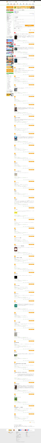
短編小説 (17, 122)
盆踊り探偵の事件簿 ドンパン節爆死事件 (18, 407)
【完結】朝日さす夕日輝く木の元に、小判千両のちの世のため (20, 372)
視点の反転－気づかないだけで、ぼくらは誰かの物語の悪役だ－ (20, 57)
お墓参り (15, 229)
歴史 (18, 379)
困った (21, 93)
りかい (14, 294)
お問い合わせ (17, 440)
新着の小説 (8, 74)
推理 (17, 41)
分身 (14, 146)
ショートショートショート (27, 241)
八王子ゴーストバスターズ (17, 77)
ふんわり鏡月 (15, 78)
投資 (24, 122)
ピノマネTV (15, 46)
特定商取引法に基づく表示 (18, 436)
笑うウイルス (15, 302)
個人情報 (20, 241)
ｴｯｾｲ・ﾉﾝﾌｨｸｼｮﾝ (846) (9, 89)
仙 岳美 (15, 331)
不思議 (31, 269)
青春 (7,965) (8, 28)
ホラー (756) (8, 79)
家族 (18, 241)
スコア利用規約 (17, 435)
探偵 (18, 216)
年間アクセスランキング (9, 15)
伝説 (21, 379)
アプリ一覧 (16, 430)
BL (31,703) (8, 34)
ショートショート (25, 41)
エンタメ (22, 233)
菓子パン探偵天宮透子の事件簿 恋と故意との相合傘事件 (20, 363)
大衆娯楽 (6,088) (8, 30)
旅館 (20, 289)
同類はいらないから (16, 293)
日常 (18, 41)
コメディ (16, 93)
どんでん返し (21, 113)
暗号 (23, 261)
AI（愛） (15, 395)
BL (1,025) (8, 88)
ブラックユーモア (22, 41)
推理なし (21, 186)
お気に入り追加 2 (31, 32)
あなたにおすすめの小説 (9, 13)
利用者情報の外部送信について (19, 437)
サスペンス (15, 225)
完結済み (23, 122)
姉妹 (16, 233)
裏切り (23, 216)
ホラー (20, 41)
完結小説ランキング (8, 16)
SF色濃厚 (24, 186)
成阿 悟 (15, 230)
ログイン (33, 0)
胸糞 (22, 186)
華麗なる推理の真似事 (16, 342)
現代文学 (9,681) (8, 29)
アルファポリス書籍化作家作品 (9, 36)
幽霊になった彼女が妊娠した (17, 45)
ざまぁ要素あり (30, 142)
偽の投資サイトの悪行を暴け (17, 117)
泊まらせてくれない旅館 (16, 285)
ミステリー (24, 40)
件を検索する (29, 25)
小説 (18, 72)
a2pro (14, 396)
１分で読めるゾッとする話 (17, 64)
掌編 (17, 233)
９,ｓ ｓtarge (15, 209)
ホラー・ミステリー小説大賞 (17, 347)
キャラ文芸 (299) (8, 81)
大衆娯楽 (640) (8, 84)
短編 (19, 64)
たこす (14, 286)
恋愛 (17, 379)
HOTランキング (8, 14)
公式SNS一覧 (31, 430)
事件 (22, 113)
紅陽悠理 (15, 258)
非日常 (20, 150)
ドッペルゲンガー (23, 150)
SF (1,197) (8, 80)
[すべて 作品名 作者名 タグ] (16, 19)
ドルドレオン (15, 155)
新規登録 (30, 0)
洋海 (14, 343)
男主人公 (30, 269)
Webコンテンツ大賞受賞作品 (9, 37)
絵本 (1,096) (8, 33)
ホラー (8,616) (8, 25)
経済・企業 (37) (8, 85)
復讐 (28, 113)
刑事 (18, 113)
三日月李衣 (15, 118)
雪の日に (15, 415)
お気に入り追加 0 (31, 96)
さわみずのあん (15, 364)
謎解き (28, 269)
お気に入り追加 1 (31, 67)
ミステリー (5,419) (9, 24)
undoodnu (15, 238)
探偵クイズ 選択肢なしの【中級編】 (18, 257)
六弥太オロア (15, 147)
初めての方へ (11, 433)
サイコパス (26, 269)
